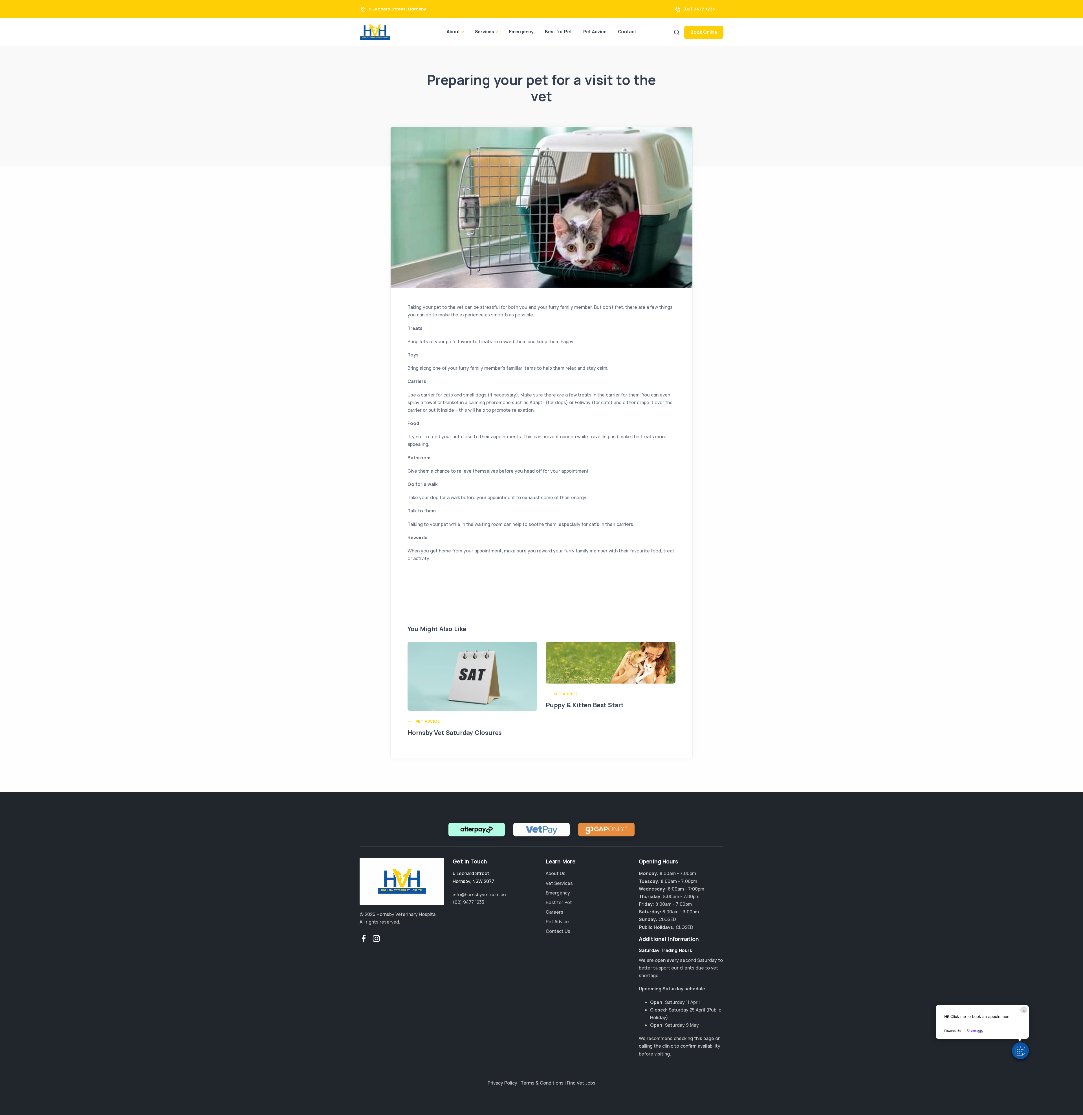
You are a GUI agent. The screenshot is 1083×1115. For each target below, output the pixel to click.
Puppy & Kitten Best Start (585, 705)
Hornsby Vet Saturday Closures (455, 732)
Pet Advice (595, 31)
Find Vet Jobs (581, 1083)
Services (484, 31)
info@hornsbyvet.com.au (479, 894)
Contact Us (558, 931)
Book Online (703, 32)
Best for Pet (558, 31)
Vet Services (559, 883)
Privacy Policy (502, 1083)
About (453, 31)
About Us (555, 873)
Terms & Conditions (542, 1083)
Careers (554, 912)
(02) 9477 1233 (699, 9)
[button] (1020, 1050)
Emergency (521, 31)
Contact (627, 31)
